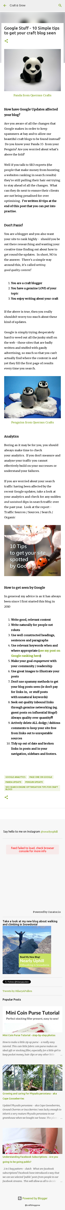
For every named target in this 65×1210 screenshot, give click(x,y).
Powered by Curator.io (47, 912)
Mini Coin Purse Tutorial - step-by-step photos (29, 1035)
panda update (13, 782)
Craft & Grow (17, 5)
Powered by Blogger (34, 1198)
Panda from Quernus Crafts (32, 95)
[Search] (60, 5)
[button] (6, 41)
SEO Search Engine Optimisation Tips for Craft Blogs (32, 788)
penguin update (34, 782)
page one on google (40, 777)
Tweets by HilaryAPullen (17, 991)
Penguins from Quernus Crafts (32, 422)
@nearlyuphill (49, 831)
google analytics (15, 777)
